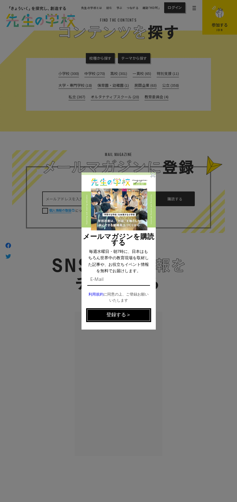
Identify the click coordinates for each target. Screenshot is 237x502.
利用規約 (95, 295)
